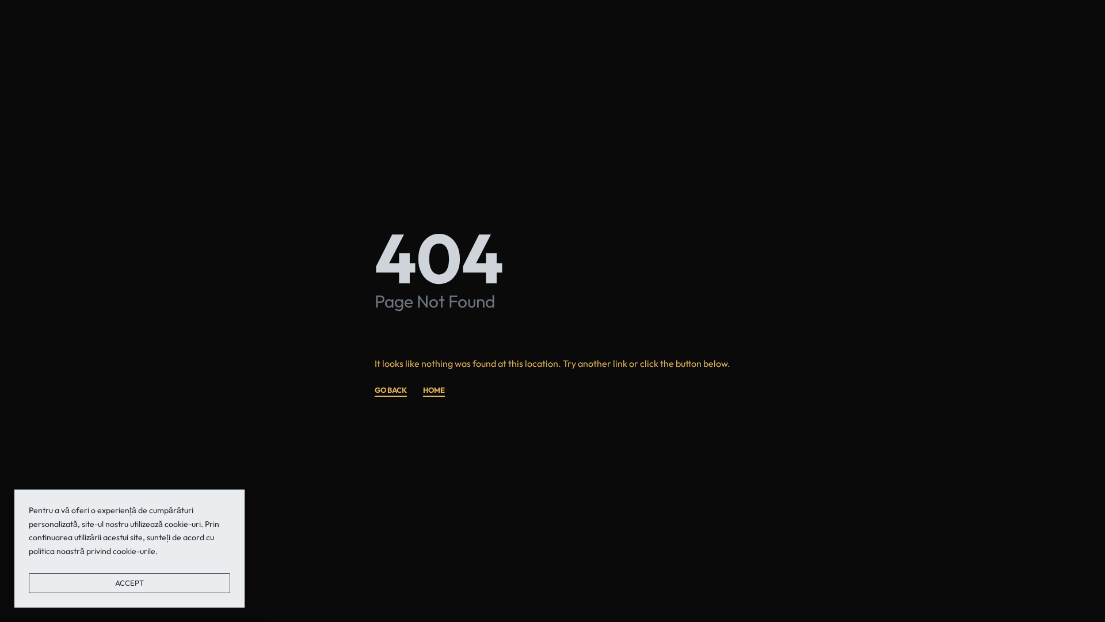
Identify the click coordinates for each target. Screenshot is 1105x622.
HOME (434, 390)
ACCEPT (129, 582)
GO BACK (391, 390)
